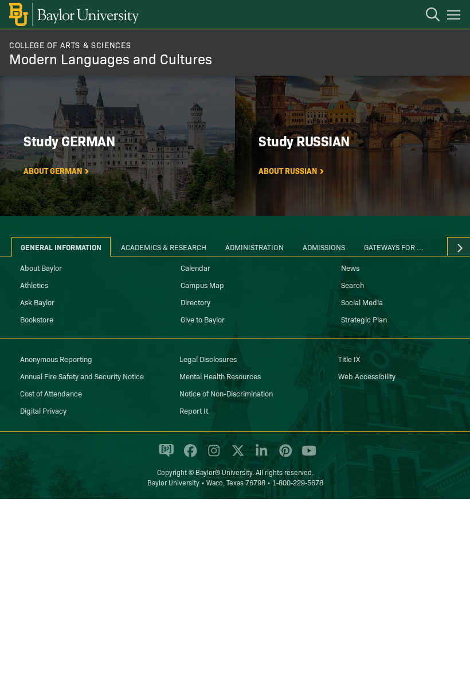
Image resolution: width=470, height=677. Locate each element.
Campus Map (202, 284)
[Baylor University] (73, 14)
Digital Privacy (43, 410)
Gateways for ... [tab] (394, 247)
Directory (195, 302)
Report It (193, 410)
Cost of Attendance (51, 393)
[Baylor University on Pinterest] (283, 455)
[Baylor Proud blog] (164, 455)
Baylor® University (223, 472)
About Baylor (41, 267)
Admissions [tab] (324, 247)
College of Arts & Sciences (70, 44)
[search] (427, 16)
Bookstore (36, 319)
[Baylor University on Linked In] (259, 455)
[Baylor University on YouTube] (306, 455)
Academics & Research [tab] (163, 247)
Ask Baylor (37, 302)
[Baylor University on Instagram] (212, 455)
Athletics (34, 284)
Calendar (195, 267)
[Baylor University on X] (236, 455)
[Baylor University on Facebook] (188, 455)
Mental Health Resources (220, 376)
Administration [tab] (254, 247)
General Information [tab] (61, 247)
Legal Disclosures (208, 358)
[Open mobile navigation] (455, 17)
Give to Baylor (203, 319)
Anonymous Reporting (56, 358)
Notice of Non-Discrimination (226, 393)
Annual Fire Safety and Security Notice (82, 376)
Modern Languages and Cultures (110, 58)
